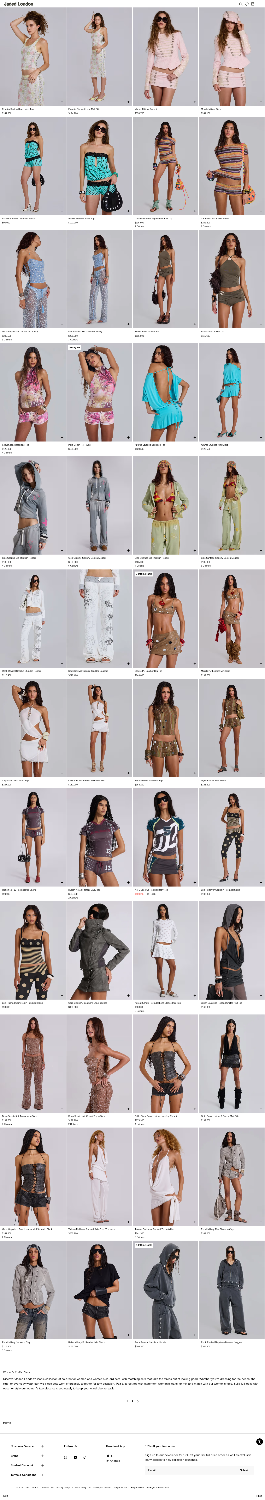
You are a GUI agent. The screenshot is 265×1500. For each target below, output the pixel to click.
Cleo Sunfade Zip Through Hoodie (152, 558)
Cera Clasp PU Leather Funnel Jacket (87, 1003)
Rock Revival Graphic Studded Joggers (88, 671)
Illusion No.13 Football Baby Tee (84, 890)
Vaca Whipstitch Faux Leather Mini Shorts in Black (27, 1229)
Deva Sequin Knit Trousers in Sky (85, 331)
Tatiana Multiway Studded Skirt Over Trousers (91, 1229)
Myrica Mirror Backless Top (149, 780)
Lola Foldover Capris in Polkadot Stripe (220, 890)
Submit (244, 1470)
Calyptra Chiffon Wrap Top (15, 780)
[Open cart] (253, 4)
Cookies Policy (79, 1487)
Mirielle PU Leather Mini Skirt (215, 671)
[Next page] (138, 1403)
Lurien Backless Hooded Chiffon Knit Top (221, 1003)
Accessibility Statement (100, 1487)
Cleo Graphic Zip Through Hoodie (19, 558)
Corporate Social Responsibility (129, 1487)
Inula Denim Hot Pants (79, 445)
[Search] (241, 4)
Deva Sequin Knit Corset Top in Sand (86, 1116)
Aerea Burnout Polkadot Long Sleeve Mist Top (158, 1003)
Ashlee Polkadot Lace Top (81, 218)
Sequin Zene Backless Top (15, 445)
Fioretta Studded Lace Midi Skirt (84, 109)
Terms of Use (47, 1487)
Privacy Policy (63, 1487)
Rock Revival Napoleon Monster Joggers (221, 1342)
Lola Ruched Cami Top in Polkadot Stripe (22, 1003)
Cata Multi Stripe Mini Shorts (215, 218)
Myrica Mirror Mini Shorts (213, 780)
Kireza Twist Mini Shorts (147, 331)
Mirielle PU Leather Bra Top (148, 671)
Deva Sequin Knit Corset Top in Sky (20, 331)
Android (115, 1460)
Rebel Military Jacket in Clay (16, 1342)
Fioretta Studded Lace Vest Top (18, 109)
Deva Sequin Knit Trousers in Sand (19, 1116)
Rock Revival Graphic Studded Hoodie (21, 671)
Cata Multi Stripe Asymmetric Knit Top (153, 218)
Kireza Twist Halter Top (212, 331)
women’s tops (223, 1383)
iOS (113, 1456)
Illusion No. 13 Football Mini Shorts (19, 890)
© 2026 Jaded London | (28, 1487)
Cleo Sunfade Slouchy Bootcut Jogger (220, 558)
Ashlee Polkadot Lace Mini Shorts (19, 218)
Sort (5, 1495)
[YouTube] (75, 1457)
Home (7, 1422)
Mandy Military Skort (211, 109)
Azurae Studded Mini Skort (214, 445)
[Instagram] (65, 1457)
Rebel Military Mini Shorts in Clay (217, 1229)
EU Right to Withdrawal (158, 1487)
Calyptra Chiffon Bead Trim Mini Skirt (86, 780)
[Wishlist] (246, 4)
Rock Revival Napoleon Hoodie (150, 1342)
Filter (259, 1495)
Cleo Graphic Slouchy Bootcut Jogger (87, 558)
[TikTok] (84, 1457)
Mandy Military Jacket (146, 109)
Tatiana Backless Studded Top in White (154, 1229)
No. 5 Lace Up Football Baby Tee (151, 890)
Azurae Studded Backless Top (150, 445)
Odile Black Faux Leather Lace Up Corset (156, 1116)
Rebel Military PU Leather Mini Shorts (87, 1342)
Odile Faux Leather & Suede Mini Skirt (220, 1116)
